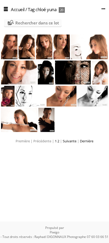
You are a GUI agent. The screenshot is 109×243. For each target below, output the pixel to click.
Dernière (86, 141)
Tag (31, 9)
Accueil (18, 9)
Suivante (69, 141)
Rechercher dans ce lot (37, 22)
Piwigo (54, 232)
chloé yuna (45, 9)
